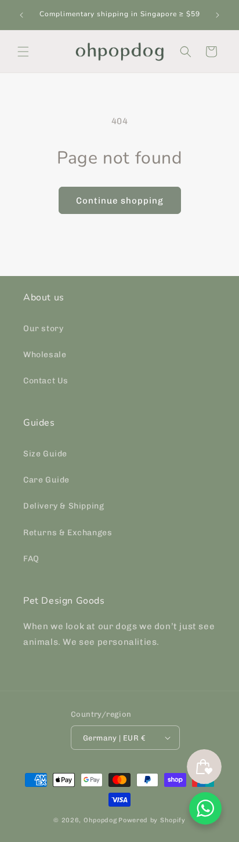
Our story (43, 328)
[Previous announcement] (21, 15)
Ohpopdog (100, 820)
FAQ (31, 559)
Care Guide (46, 480)
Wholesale (44, 355)
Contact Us (45, 381)
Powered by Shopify (152, 820)
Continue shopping (120, 200)
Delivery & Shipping (63, 506)
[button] (23, 51)
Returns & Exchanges (67, 533)
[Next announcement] (217, 15)
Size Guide (45, 454)
